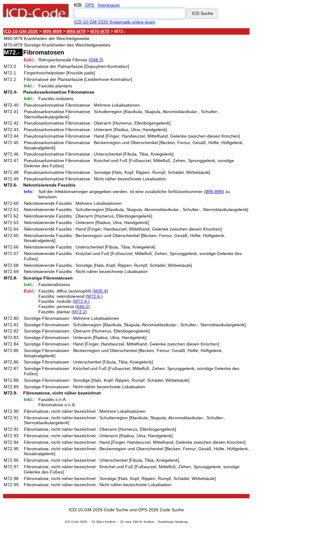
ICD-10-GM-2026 (21, 31)
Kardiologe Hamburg (173, 521)
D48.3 (96, 59)
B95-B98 (214, 191)
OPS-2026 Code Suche (161, 509)
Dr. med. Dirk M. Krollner (137, 521)
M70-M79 (99, 31)
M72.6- (94, 296)
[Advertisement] (278, 121)
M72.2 (79, 311)
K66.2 (82, 306)
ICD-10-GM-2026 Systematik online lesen (114, 22)
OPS (89, 4)
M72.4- (81, 301)
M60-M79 (76, 31)
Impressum (109, 4)
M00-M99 (52, 31)
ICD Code (72, 521)
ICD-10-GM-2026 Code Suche (98, 509)
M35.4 (100, 290)
